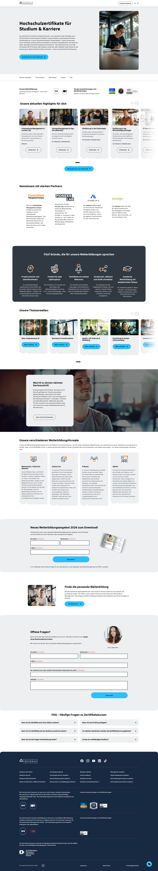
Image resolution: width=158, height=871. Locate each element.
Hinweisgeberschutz (132, 865)
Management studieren (117, 772)
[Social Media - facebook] (82, 761)
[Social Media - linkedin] (99, 761)
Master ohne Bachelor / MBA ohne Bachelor (32, 782)
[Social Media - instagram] (88, 761)
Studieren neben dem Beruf (27, 778)
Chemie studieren (85, 775)
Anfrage (37, 679)
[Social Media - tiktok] (105, 761)
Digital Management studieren (119, 775)
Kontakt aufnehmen (125, 3)
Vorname (37, 539)
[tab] (77, 162)
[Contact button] (149, 864)
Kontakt (63, 77)
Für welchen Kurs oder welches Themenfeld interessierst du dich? (57, 670)
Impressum (83, 865)
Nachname (68, 539)
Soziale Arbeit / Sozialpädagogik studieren (62, 782)
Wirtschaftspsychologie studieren (60, 778)
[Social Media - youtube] (93, 761)
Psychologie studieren (56, 772)
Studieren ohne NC (24, 775)
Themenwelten (39, 77)
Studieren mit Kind (85, 778)
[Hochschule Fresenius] (26, 3)
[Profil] (138, 3)
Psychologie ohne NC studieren (59, 775)
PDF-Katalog (52, 77)
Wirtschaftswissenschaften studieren (121, 782)
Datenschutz (106, 865)
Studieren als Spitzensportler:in (89, 782)
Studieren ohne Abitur (25, 772)
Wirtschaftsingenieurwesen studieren (121, 778)
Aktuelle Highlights (25, 77)
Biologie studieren (85, 772)
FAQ (71, 77)
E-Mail (36, 548)
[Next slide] (137, 103)
